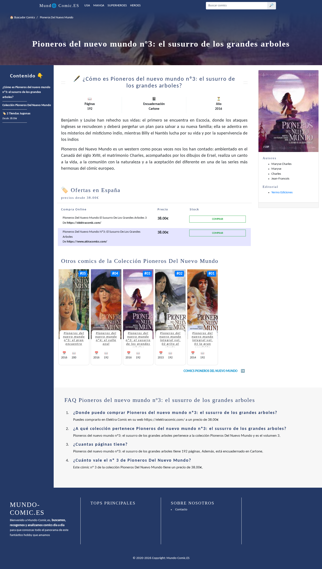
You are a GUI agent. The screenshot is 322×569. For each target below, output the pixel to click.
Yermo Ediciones (282, 192)
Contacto (181, 509)
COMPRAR (217, 219)
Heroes (135, 5)
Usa (87, 5)
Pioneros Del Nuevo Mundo (56, 17)
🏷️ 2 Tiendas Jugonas (16, 116)
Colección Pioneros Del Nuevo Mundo (26, 105)
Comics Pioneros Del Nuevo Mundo (210, 371)
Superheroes (117, 5)
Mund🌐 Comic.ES (59, 5)
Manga (98, 5)
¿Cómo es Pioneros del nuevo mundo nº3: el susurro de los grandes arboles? (26, 92)
